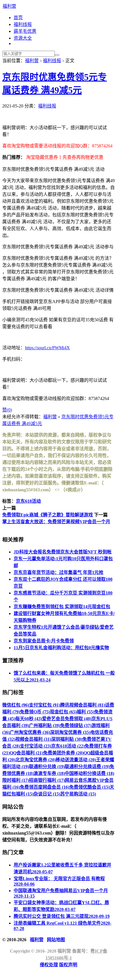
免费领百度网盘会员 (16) (44, 787)
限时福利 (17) (15, 780)
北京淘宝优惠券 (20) (35, 759)
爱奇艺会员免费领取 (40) (66, 718)
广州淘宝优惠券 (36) (30, 732)
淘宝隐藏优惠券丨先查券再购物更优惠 (64, 157)
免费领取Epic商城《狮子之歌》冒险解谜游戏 (47, 514)
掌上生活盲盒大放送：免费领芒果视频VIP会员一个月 (56, 521)
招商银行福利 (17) (47, 780)
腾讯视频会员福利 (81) (82, 705)
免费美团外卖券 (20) (63, 752)
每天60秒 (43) (28, 718)
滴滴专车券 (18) (49, 773)
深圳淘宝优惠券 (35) (70, 732)
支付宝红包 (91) (44, 705)
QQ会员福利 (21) (26, 752)
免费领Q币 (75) (35, 711)
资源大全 (23, 38)
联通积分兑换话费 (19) (87, 766)
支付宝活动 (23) (35, 746)
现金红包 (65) (63, 711)
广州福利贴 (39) (44, 725)
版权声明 (68, 964)
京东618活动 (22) (68, 746)
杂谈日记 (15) (47, 794)
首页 (18, 17)
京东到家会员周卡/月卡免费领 (44, 640)
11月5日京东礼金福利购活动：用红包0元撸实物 (61, 647)
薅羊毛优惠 (25, 31)
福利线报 (23, 24)
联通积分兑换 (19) (47, 766)
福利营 (9, 6)
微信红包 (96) (15, 705)
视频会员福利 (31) (33, 739)
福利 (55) (85, 711)
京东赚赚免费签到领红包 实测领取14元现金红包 (62, 606)
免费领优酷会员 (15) (89, 787)
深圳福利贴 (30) (66, 739)
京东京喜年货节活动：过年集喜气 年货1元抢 (58, 572)
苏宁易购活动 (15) (78, 794)
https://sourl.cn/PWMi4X (47, 347)
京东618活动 (28, 501)
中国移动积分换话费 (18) (89, 773)
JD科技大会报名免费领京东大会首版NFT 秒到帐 (63, 551)
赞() (7, 409)
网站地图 (56, 939)
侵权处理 (49, 964)
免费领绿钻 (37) (75, 725)
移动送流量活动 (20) (76, 759)
